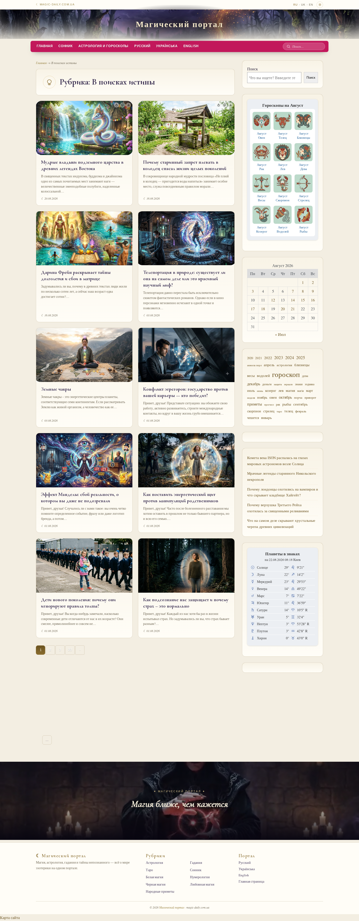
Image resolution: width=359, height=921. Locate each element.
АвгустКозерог (261, 229)
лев (281, 390)
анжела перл (254, 365)
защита (278, 384)
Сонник (65, 46)
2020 (250, 358)
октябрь (285, 397)
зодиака (309, 384)
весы (251, 375)
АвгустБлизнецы (303, 135)
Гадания (196, 862)
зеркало (288, 384)
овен (273, 397)
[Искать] (288, 46)
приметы (254, 404)
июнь (260, 391)
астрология (284, 365)
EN (311, 4)
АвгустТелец (282, 135)
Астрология (154, 862)
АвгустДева (303, 166)
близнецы (301, 364)
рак (278, 404)
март (309, 390)
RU (295, 4)
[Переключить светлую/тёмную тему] (320, 4)
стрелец (269, 411)
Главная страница (251, 881)
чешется (253, 417)
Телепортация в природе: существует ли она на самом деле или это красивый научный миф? (184, 278)
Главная (45, 46)
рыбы (286, 404)
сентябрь (300, 404)
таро (279, 411)
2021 (258, 358)
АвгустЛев (282, 166)
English (191, 46)
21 (293, 308)
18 (263, 308)
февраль (300, 411)
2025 (300, 357)
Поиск (252, 68)
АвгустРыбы (303, 229)
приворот (310, 397)
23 (70, 650)
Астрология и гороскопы (103, 46)
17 (253, 308)
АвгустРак (261, 166)
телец (288, 411)
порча (298, 397)
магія (300, 391)
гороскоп (286, 374)
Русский (142, 46)
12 (273, 299)
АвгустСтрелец (303, 198)
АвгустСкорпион (282, 198)
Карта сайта (10, 917)
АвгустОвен (261, 135)
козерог (270, 390)
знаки (299, 384)
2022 (268, 357)
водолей (263, 375)
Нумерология (200, 877)
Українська (166, 46)
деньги (267, 384)
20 (283, 308)
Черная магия (155, 884)
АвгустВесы (261, 198)
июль (251, 390)
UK (303, 4)
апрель (269, 365)
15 (303, 299)
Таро (149, 870)
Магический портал (179, 24)
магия (290, 390)
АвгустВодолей (283, 229)
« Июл (280, 334)
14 (293, 299)
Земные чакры (56, 389)
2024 (289, 357)
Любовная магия (202, 884)
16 (313, 299)
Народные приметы (160, 891)
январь (266, 417)
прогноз (269, 404)
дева (305, 376)
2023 (278, 357)
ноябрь (262, 397)
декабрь (253, 383)
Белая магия (154, 877)
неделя (251, 397)
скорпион (254, 411)
